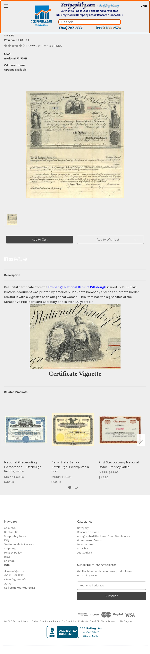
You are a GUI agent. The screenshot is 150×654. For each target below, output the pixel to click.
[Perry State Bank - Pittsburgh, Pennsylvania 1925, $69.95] (73, 430)
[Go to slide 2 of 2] (76, 487)
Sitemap (9, 561)
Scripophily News (15, 536)
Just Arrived (84, 552)
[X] (20, 259)
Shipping (9, 548)
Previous (5, 440)
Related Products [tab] (16, 392)
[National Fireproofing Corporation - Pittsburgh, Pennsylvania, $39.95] (26, 430)
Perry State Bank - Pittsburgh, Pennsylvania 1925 (70, 466)
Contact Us (11, 532)
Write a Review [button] (53, 45)
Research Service (88, 532)
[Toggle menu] (6, 6)
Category (83, 528)
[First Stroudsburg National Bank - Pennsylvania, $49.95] (120, 430)
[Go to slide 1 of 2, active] (69, 487)
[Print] (16, 259)
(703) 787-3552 (71, 28)
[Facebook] (6, 259)
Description (12, 275)
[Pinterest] (25, 259)
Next (141, 440)
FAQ (6, 540)
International (85, 544)
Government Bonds (89, 540)
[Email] (11, 259)
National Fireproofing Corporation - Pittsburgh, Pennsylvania (23, 466)
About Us (10, 528)
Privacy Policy (13, 552)
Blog (7, 556)
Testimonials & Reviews (19, 544)
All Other (82, 548)
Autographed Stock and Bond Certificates (103, 536)
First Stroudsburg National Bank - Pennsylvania (119, 464)
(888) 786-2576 (108, 28)
